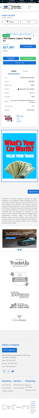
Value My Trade (30, 390)
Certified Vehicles (7, 391)
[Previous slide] (18, 249)
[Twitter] (8, 371)
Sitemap (18, 407)
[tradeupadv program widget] (19, 263)
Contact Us (10, 350)
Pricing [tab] (25, 71)
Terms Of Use (13, 407)
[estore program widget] (19, 305)
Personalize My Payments (11, 58)
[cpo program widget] (19, 279)
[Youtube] (13, 371)
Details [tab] (13, 71)
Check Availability (28, 46)
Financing (30, 381)
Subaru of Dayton (4, 407)
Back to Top (33, 192)
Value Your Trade (19, 62)
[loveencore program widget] (19, 318)
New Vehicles (6, 385)
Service (17, 381)
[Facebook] (4, 371)
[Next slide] (21, 249)
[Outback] (19, 238)
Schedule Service (19, 385)
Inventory (6, 381)
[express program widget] (19, 295)
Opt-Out (28, 407)
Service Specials (19, 388)
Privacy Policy (9, 407)
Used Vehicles (6, 388)
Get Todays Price (28, 58)
